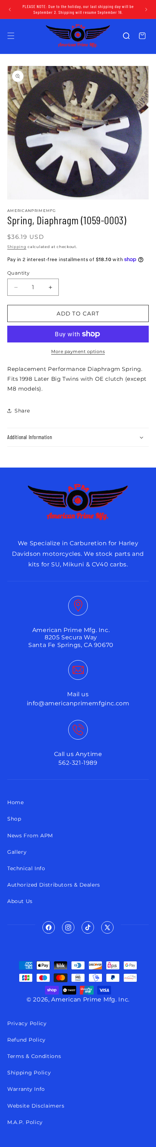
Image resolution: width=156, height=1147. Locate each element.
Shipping (16, 246)
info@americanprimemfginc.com (78, 703)
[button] (11, 36)
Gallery (16, 852)
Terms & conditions (34, 1056)
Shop (14, 818)
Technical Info (26, 868)
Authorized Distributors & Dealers (53, 884)
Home (15, 802)
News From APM (30, 835)
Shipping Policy (29, 1072)
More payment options (78, 351)
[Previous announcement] (10, 9)
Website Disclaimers (35, 1106)
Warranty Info (26, 1089)
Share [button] (22, 410)
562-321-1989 (77, 762)
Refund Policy (26, 1039)
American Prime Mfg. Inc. (90, 999)
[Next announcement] (146, 9)
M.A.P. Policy (25, 1122)
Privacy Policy (27, 1023)
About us (20, 901)
